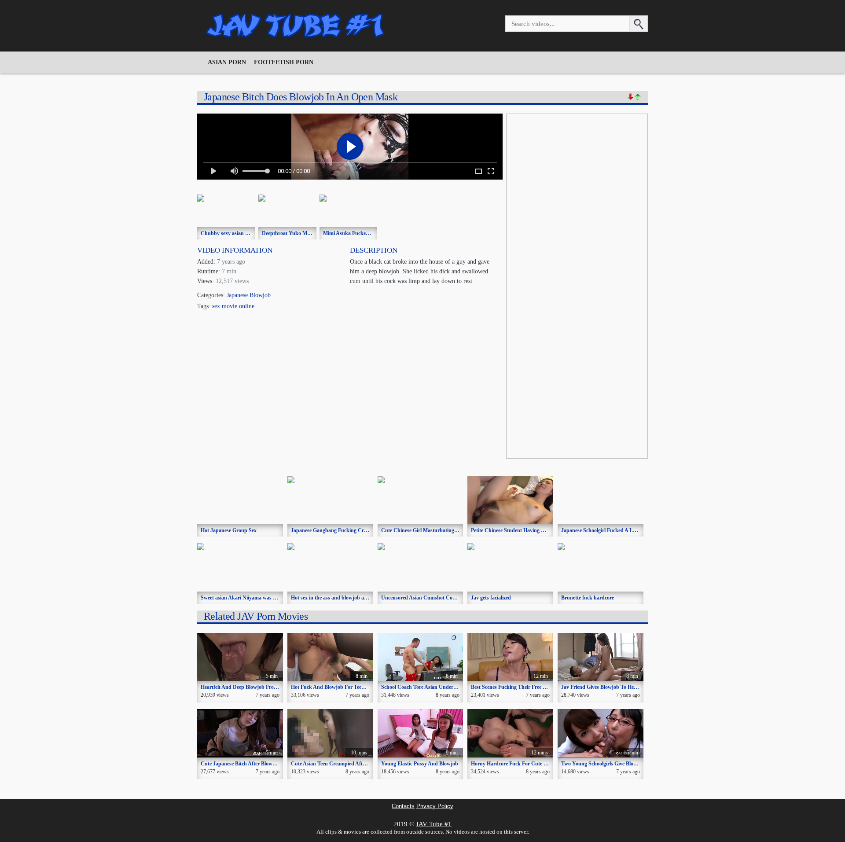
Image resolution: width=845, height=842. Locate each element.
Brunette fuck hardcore (587, 598)
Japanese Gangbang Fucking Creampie (335, 530)
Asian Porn (227, 62)
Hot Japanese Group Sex (229, 530)
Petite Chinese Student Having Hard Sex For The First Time (538, 530)
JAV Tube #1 (434, 823)
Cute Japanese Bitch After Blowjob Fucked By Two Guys (265, 764)
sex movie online (233, 306)
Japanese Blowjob (249, 295)
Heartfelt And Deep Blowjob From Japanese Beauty (259, 687)
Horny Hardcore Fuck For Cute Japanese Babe (524, 764)
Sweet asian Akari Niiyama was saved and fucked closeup (266, 598)
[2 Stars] (637, 96)
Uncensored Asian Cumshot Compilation (427, 598)
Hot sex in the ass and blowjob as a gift (335, 598)
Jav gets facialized (491, 598)
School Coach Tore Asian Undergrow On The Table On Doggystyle (456, 687)
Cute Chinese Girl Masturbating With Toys (430, 530)
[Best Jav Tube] (296, 25)
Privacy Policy (434, 806)
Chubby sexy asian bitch (229, 233)
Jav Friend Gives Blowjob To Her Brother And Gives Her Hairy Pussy (639, 687)
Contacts (403, 806)
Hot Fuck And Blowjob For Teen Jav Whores (342, 687)
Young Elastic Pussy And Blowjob (419, 764)
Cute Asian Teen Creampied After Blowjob (339, 764)
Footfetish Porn (283, 62)
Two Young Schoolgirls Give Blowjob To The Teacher (621, 764)
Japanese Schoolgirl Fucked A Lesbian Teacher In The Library (631, 530)
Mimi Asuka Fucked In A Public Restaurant (372, 233)
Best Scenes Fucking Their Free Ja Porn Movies (524, 687)
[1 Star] (630, 96)
